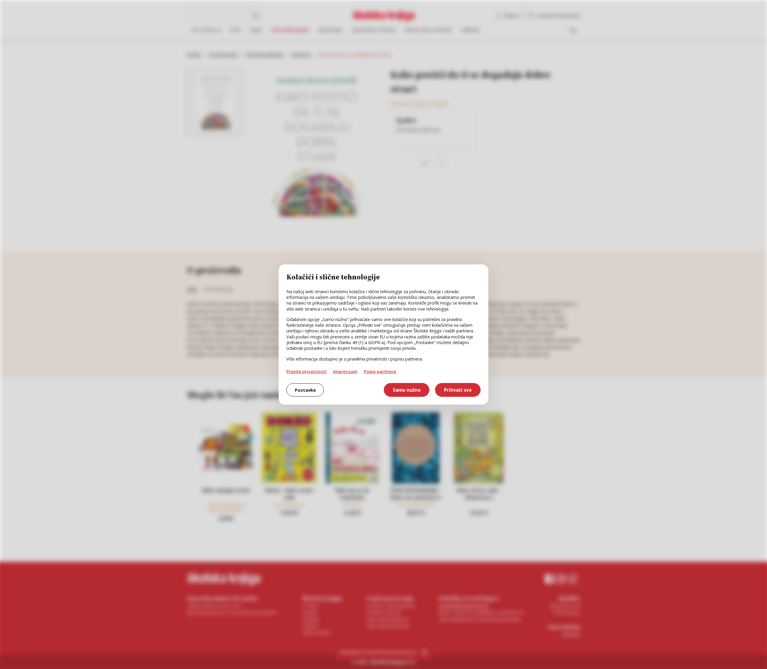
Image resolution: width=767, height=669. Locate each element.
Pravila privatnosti (306, 371)
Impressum (345, 371)
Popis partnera (380, 371)
